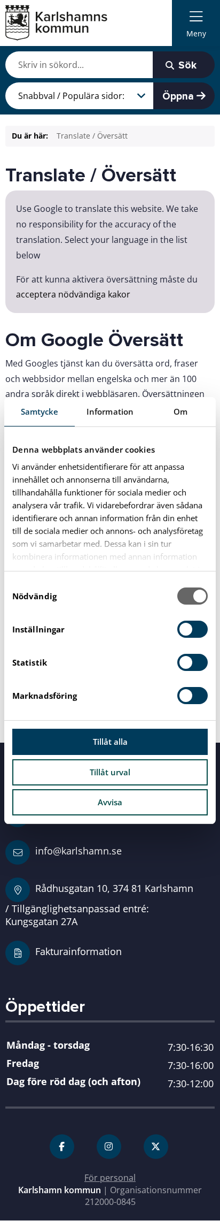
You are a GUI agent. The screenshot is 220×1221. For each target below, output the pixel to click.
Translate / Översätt (92, 136)
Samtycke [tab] (40, 411)
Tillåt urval (110, 772)
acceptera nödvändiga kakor (73, 294)
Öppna (179, 96)
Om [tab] (180, 411)
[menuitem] (196, 23)
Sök (186, 65)
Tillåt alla (110, 741)
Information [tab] (110, 411)
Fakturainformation (78, 951)
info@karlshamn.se (77, 850)
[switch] (192, 629)
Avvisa (110, 802)
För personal (110, 1178)
